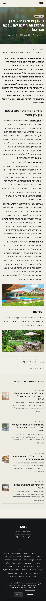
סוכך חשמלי (35, 120)
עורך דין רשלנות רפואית (13, 566)
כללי (25, 560)
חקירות (31, 560)
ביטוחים (6, 553)
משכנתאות (37, 563)
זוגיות (39, 560)
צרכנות (36, 573)
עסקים (41, 570)
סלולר (7, 563)
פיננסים (24, 570)
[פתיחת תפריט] (4, 3)
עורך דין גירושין (29, 566)
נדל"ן (13, 563)
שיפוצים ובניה (31, 576)
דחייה (18, 595)
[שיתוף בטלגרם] (24, 362)
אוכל (40, 553)
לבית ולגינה (39, 16)
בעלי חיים (38, 556)
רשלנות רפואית (13, 573)
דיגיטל (12, 556)
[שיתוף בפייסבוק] (30, 362)
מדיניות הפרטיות (30, 590)
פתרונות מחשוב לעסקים (11, 570)
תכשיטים (13, 576)
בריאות (19, 556)
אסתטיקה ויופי (16, 553)
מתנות (20, 563)
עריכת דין (33, 570)
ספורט (39, 566)
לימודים (7, 560)
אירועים (26, 553)
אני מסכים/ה (30, 595)
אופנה (34, 553)
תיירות (21, 576)
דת (6, 556)
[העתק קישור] (17, 362)
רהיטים (28, 573)
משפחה (28, 563)
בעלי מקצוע (28, 556)
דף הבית (41, 49)
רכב (22, 573)
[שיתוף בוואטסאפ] (36, 362)
